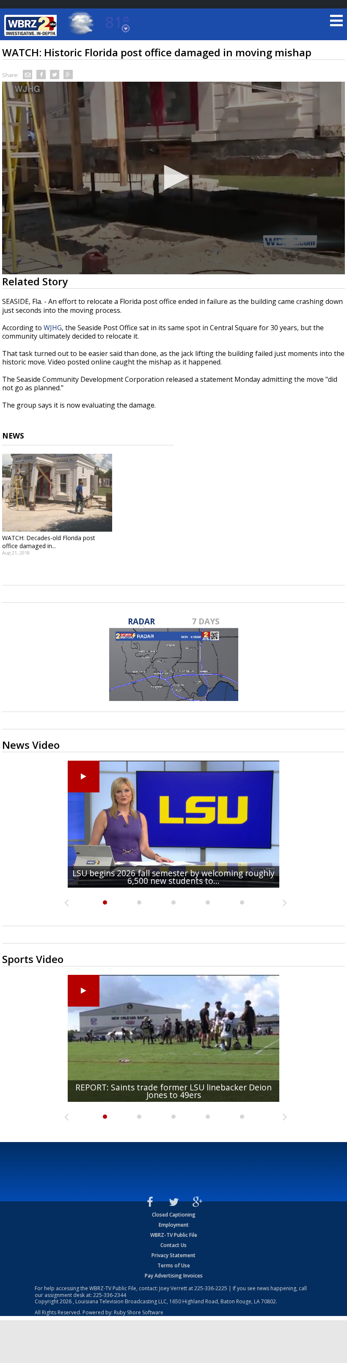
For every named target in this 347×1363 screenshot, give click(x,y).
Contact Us (173, 1245)
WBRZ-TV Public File (173, 1235)
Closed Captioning (174, 1214)
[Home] (31, 25)
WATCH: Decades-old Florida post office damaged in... (48, 542)
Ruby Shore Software (138, 1312)
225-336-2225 (210, 1288)
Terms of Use (173, 1265)
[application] (173, 178)
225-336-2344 (109, 1295)
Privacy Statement (173, 1255)
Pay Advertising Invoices (174, 1275)
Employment (174, 1224)
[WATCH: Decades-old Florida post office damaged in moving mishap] (57, 493)
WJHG (53, 327)
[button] (173, 177)
